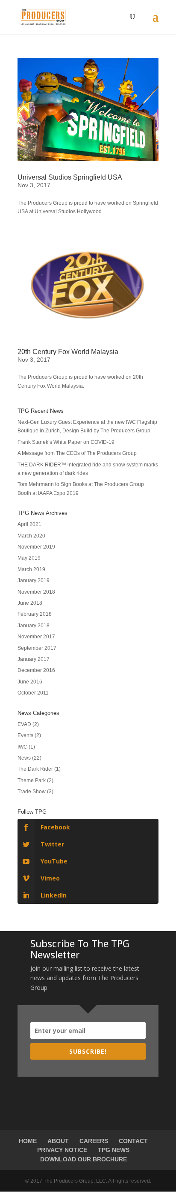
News (24, 758)
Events (25, 735)
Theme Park (32, 780)
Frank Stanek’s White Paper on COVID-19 (66, 442)
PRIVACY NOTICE (62, 1149)
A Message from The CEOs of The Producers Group (77, 453)
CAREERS (93, 1141)
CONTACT (133, 1141)
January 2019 (34, 580)
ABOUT (58, 1141)
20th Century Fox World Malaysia (68, 351)
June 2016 (30, 682)
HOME (28, 1141)
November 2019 (36, 547)
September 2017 (37, 648)
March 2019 (31, 569)
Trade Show (32, 792)
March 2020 (31, 536)
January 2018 (34, 626)
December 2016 (36, 670)
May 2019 (29, 558)
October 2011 (33, 693)
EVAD (24, 724)
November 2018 (36, 592)
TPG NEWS (113, 1149)
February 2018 (35, 614)
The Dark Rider (35, 769)
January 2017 (34, 659)
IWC (22, 747)
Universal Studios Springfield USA (70, 177)
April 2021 (29, 524)
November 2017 (36, 637)
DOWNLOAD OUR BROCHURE (83, 1159)
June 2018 (30, 603)
